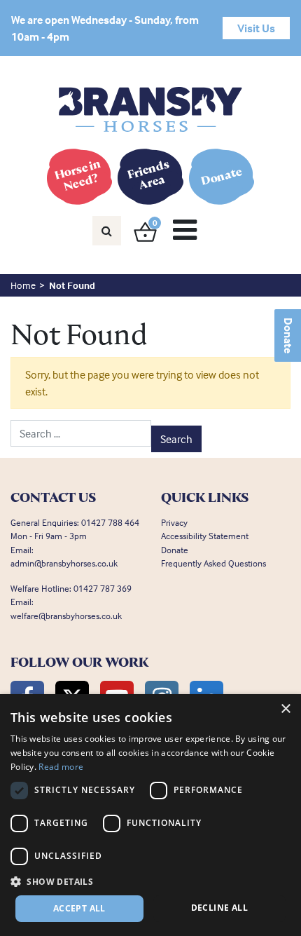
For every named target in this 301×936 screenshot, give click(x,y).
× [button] (285, 709)
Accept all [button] (79, 908)
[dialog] (150, 815)
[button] (150, 881)
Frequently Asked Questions (213, 563)
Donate (288, 335)
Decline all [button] (219, 908)
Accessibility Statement (204, 535)
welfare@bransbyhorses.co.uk (66, 615)
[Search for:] (80, 433)
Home (23, 285)
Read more (60, 767)
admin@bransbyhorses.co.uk (64, 563)
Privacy (174, 522)
